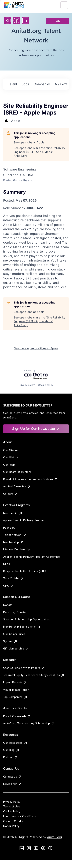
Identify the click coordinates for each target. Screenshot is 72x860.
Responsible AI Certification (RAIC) (24, 571)
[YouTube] (36, 848)
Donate (7, 605)
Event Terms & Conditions (19, 816)
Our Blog (9, 750)
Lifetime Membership (16, 549)
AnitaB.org (54, 837)
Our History (10, 457)
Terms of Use (11, 806)
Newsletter (10, 784)
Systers (8, 641)
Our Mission (11, 450)
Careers (8, 494)
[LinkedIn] (25, 20)
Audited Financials (14, 486)
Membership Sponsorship (19, 627)
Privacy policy (27, 384)
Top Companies (13, 697)
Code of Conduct (14, 821)
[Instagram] (7, 20)
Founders (9, 528)
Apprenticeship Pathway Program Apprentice (31, 557)
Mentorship (10, 513)
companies (42, 84)
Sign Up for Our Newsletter (33, 428)
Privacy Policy (11, 802)
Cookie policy (45, 384)
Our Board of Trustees (17, 472)
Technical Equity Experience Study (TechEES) (31, 675)
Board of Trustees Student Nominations (28, 479)
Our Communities (14, 634)
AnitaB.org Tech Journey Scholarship (26, 723)
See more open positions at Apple (36, 348)
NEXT (6, 564)
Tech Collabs (11, 578)
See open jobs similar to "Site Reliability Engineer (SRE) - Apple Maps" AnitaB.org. (39, 151)
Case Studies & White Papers (21, 668)
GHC (6, 586)
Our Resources (13, 743)
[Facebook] (16, 20)
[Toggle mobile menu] (64, 5)
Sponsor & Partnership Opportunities (26, 619)
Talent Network (12, 535)
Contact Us (10, 777)
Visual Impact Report (16, 690)
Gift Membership (13, 648)
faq (57, 21)
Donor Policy (11, 826)
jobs (25, 84)
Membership (11, 542)
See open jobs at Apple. (29, 142)
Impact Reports (12, 682)
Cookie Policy (11, 811)
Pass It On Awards (14, 716)
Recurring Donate (14, 612)
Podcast (8, 757)
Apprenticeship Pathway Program (24, 520)
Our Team (9, 465)
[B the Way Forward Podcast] (50, 848)
